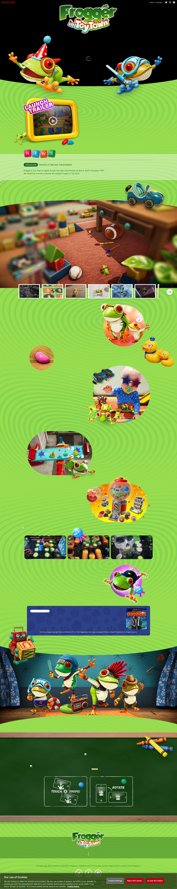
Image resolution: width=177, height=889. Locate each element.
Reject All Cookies (134, 881)
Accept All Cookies (155, 881)
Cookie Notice (73, 886)
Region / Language (156, 2)
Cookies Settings (115, 881)
